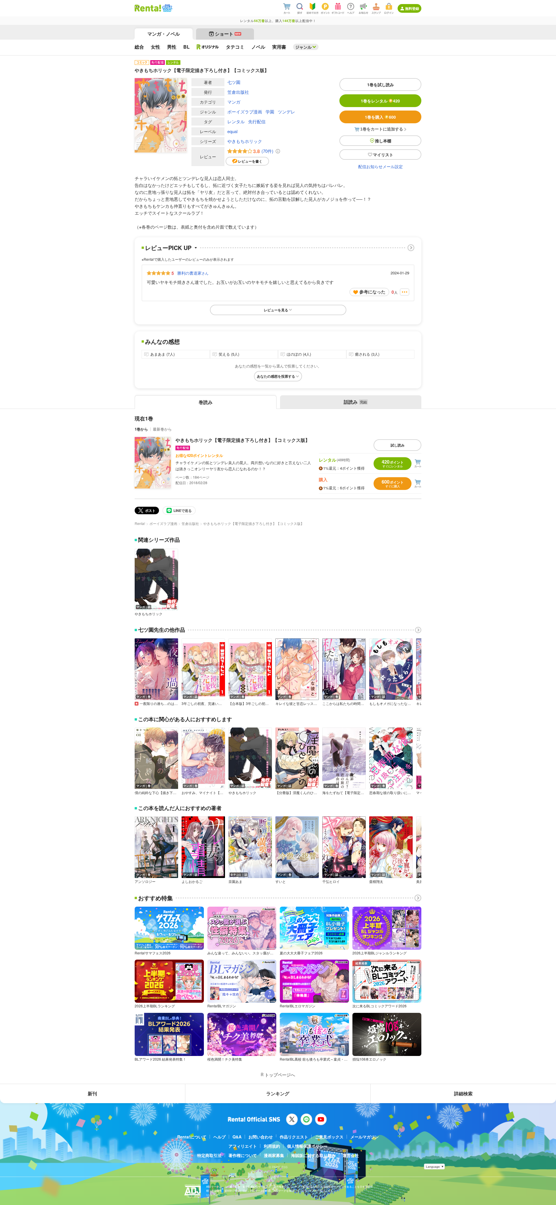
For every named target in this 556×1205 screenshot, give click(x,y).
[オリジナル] (208, 46)
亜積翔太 (376, 881)
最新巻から (162, 429)
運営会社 (351, 1155)
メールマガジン (364, 1137)
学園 (270, 112)
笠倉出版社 (238, 92)
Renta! (140, 523)
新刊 (92, 1093)
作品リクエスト (294, 1137)
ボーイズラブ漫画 (244, 112)
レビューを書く (250, 161)
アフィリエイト (242, 1146)
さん (193, 273)
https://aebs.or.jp (216, 1195)
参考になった (372, 292)
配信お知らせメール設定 (380, 166)
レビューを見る (276, 310)
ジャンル (303, 47)
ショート (228, 33)
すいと (280, 881)
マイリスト (383, 154)
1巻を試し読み (380, 84)
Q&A (237, 1137)
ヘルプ (219, 1137)
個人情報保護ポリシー (307, 1146)
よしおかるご (192, 881)
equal (232, 131)
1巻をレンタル (380, 101)
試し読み (398, 445)
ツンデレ (286, 112)
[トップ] (148, 8)
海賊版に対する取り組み (313, 1155)
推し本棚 (383, 141)
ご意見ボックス (329, 1137)
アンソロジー (145, 881)
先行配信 (257, 121)
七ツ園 (233, 82)
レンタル (236, 121)
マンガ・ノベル (163, 33)
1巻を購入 (380, 117)
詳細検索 (463, 1093)
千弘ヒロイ (331, 881)
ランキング (277, 1093)
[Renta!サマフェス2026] (166, 8)
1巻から (141, 429)
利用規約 (272, 1146)
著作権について (242, 1155)
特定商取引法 (209, 1155)
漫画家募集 (274, 1155)
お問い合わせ (260, 1137)
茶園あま (235, 881)
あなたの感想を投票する (276, 376)
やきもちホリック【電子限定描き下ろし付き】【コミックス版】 (242, 440)
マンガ (233, 102)
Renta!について (191, 1137)
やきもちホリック (244, 141)
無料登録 (412, 8)
